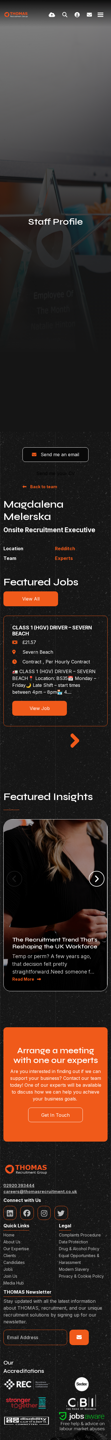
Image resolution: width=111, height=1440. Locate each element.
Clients (9, 1255)
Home (9, 1234)
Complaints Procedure (80, 1234)
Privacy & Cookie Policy (81, 1276)
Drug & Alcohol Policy (79, 1248)
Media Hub (13, 1283)
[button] (74, 737)
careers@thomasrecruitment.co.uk (40, 1191)
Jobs (8, 1269)
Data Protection (73, 1241)
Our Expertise (16, 1248)
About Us (11, 1241)
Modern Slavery (74, 1269)
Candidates (14, 1262)
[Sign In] (77, 15)
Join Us (10, 1276)
